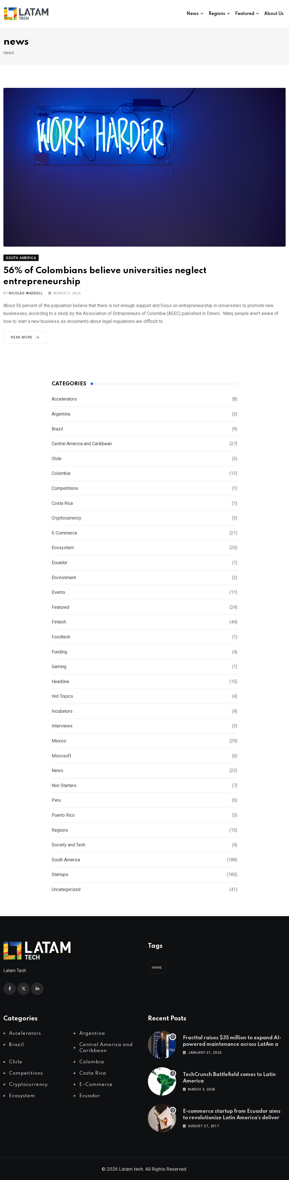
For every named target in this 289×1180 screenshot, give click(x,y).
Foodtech (61, 637)
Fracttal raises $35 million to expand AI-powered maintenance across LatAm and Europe (234, 1044)
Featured (244, 14)
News (193, 14)
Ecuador (59, 562)
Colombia (61, 473)
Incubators (62, 711)
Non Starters (64, 785)
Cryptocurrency (66, 518)
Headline (60, 681)
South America (66, 859)
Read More (21, 337)
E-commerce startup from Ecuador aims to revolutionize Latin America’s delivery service (232, 1118)
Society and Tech (68, 844)
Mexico (59, 741)
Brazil (57, 429)
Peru (56, 800)
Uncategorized (66, 889)
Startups (60, 874)
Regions (217, 14)
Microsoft (61, 756)
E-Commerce (64, 533)
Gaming (59, 666)
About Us (274, 14)
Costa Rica (62, 503)
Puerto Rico (63, 815)
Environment (64, 577)
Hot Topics (62, 696)
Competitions (65, 488)
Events (58, 592)
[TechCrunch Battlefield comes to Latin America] (162, 1081)
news (157, 967)
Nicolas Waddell (26, 293)
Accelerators (64, 399)
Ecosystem (63, 547)
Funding (59, 652)
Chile (57, 458)
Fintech (59, 622)
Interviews (62, 726)
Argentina (61, 414)
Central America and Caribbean (82, 443)
